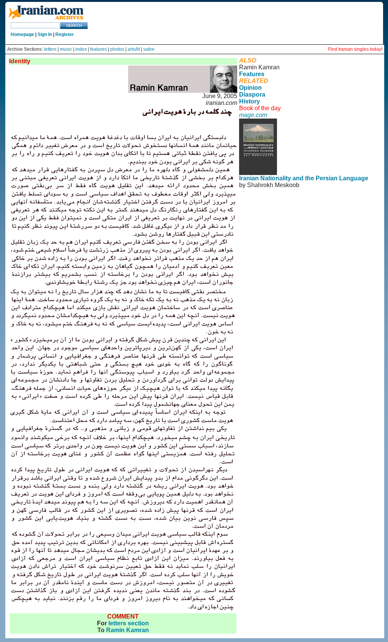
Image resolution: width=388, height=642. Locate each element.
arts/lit (134, 49)
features (98, 49)
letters (50, 49)
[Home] (46, 20)
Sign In (45, 34)
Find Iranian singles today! (355, 49)
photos (117, 49)
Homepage (22, 34)
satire (149, 49)
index (81, 49)
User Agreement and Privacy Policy (301, 195)
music (66, 49)
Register (64, 34)
